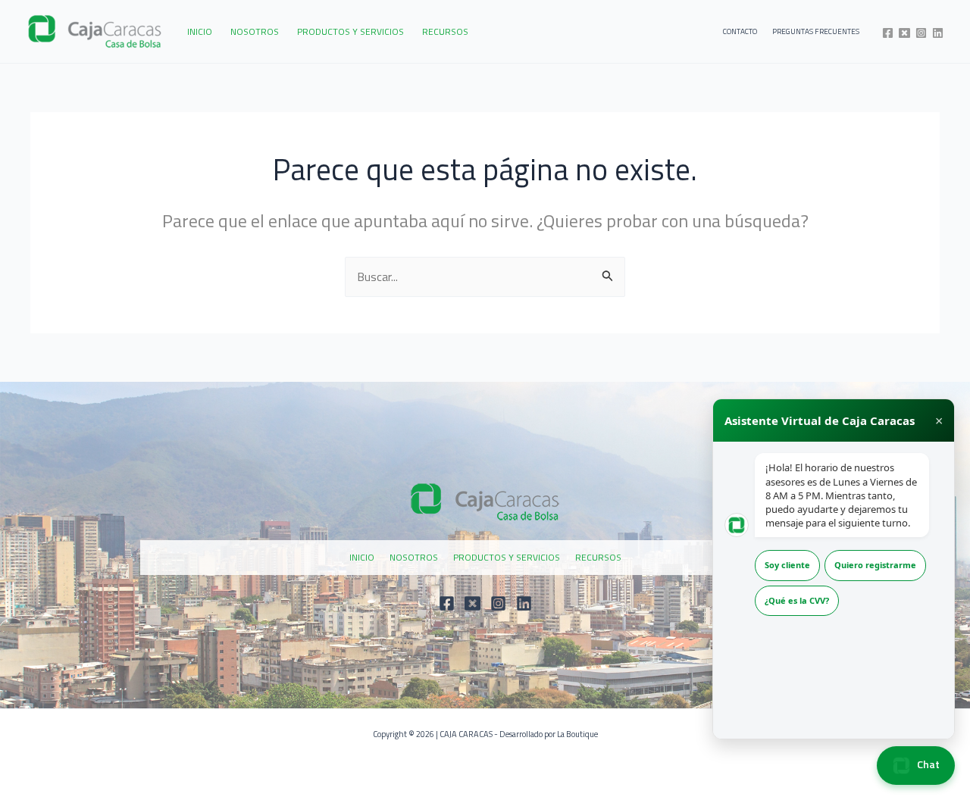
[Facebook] (887, 33)
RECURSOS (445, 31)
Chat (927, 764)
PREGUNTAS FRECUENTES (815, 31)
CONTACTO (740, 31)
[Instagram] (921, 33)
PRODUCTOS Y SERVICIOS (350, 31)
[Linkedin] (937, 33)
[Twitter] (904, 33)
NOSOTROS (254, 31)
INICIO (199, 31)
